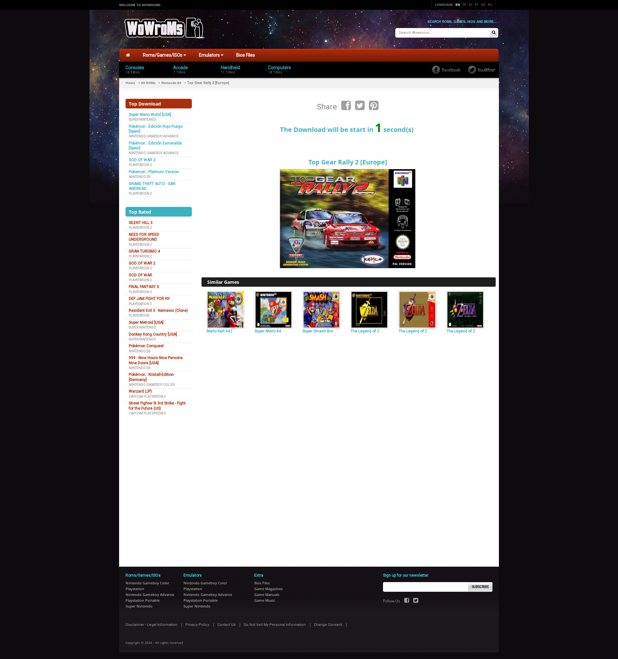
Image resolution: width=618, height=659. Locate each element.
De (483, 4)
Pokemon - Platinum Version (154, 172)
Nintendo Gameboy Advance (154, 136)
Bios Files (245, 55)
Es (470, 4)
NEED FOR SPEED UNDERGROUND (144, 237)
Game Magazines (268, 588)
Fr (464, 4)
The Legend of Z (365, 331)
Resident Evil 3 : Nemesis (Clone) (158, 310)
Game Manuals (266, 594)
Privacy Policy (197, 625)
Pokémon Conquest (146, 346)
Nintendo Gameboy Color (151, 384)
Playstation (139, 315)
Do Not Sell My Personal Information (275, 625)
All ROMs (148, 82)
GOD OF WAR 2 (142, 160)
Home (130, 82)
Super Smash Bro (318, 331)
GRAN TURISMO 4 (144, 251)
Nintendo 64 (171, 82)
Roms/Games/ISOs (163, 55)
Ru (490, 4)
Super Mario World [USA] (150, 114)
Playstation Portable (143, 600)
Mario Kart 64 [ (219, 331)
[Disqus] (348, 423)
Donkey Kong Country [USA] (153, 334)
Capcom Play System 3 (147, 396)
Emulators (210, 55)
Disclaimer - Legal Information (151, 625)
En (457, 4)
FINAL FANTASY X (144, 286)
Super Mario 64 (268, 331)
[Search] (494, 33)
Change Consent (328, 625)
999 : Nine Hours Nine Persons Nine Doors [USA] (156, 360)
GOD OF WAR (140, 275)
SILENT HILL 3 (141, 222)
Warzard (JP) (140, 391)
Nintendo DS (139, 177)
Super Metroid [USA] (146, 322)
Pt (477, 4)
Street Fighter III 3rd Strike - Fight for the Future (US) (157, 405)
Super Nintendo (142, 119)
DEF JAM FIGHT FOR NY (149, 298)
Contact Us (226, 625)
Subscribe (480, 587)
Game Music (264, 600)
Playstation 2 (140, 165)
